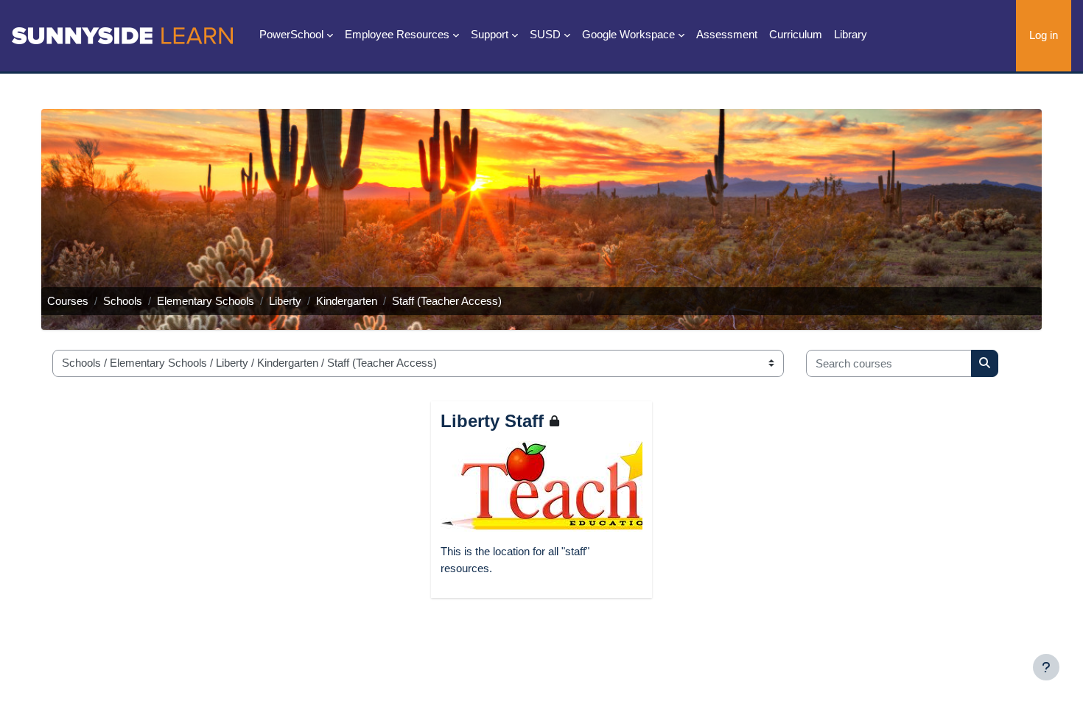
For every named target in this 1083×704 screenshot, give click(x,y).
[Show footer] (1046, 667)
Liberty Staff (492, 421)
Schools (122, 301)
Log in (1043, 35)
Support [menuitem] (489, 34)
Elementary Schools (205, 301)
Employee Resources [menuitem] (397, 34)
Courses (67, 301)
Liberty (285, 301)
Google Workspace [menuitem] (628, 34)
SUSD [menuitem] (545, 34)
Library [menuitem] (850, 34)
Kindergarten (346, 301)
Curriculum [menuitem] (795, 34)
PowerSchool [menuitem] (291, 34)
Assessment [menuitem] (726, 34)
